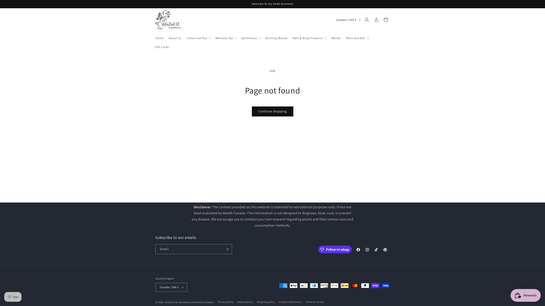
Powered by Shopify (203, 302)
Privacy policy (226, 301)
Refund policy (245, 301)
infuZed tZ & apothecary (177, 302)
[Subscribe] (227, 249)
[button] (198, 38)
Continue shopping (272, 111)
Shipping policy (266, 301)
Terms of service (315, 301)
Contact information (290, 301)
